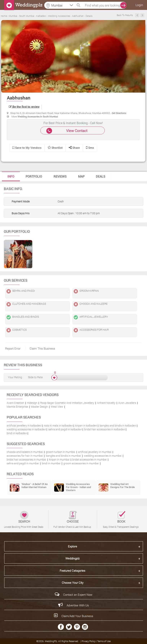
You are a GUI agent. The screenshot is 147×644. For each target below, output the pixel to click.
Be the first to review (25, 106)
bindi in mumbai (51, 463)
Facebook (61, 627)
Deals (100, 176)
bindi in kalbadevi (17, 433)
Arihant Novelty (106, 403)
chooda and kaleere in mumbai (25, 452)
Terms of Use (104, 641)
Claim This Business (42, 348)
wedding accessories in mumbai (103, 455)
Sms (90, 147)
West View (57, 406)
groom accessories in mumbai (81, 463)
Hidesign (32, 403)
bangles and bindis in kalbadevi (118, 425)
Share (76, 147)
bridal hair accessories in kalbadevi (104, 429)
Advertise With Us (78, 605)
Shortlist (57, 147)
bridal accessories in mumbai (89, 459)
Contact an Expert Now (77, 594)
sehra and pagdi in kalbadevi (65, 429)
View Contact (76, 130)
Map (81, 176)
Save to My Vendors (28, 147)
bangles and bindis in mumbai (63, 455)
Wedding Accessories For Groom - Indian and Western (78, 487)
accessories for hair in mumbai (25, 455)
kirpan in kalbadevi (86, 425)
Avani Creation (15, 403)
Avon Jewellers (127, 403)
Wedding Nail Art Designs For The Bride (122, 485)
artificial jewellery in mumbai (94, 452)
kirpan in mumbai (59, 459)
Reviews (60, 176)
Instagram (85, 627)
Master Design (39, 406)
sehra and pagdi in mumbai (23, 463)
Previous (137, 15)
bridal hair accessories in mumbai (26, 459)
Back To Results (125, 15)
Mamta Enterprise (17, 406)
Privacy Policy (89, 641)
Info (10, 176)
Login (139, 5)
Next (142, 15)
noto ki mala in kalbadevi (58, 425)
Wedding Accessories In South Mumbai (38, 116)
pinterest (77, 627)
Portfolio (34, 176)
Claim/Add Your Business (77, 616)
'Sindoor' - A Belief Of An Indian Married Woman (34, 485)
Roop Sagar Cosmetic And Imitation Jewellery (67, 403)
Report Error (12, 348)
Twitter (69, 627)
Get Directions (119, 113)
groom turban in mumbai (60, 452)
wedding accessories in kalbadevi (26, 429)
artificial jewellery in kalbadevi (24, 425)
